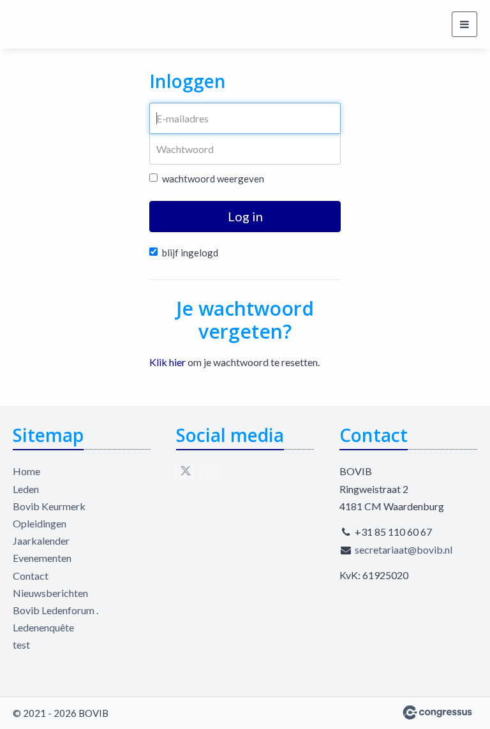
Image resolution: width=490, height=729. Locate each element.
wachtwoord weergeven (213, 178)
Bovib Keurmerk (49, 506)
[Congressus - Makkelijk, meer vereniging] (437, 712)
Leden (26, 489)
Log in (245, 216)
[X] (185, 471)
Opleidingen (39, 523)
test (21, 644)
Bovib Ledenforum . (55, 610)
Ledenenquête (43, 627)
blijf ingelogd (190, 252)
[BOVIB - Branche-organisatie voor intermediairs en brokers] (60, 24)
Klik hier (167, 362)
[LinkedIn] (208, 471)
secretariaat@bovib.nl (403, 549)
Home (26, 471)
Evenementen (42, 558)
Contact (30, 576)
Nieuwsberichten (50, 593)
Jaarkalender (41, 540)
